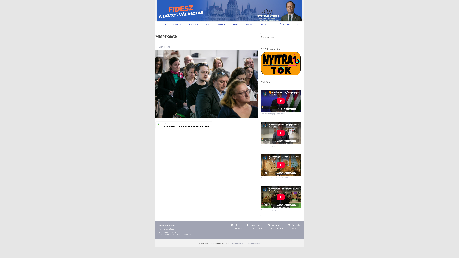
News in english (266, 24)
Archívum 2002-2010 (238, 243)
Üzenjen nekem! (286, 24)
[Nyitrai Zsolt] (229, 11)
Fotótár (236, 24)
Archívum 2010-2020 (254, 243)
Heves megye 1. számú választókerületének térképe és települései (175, 233)
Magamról (177, 24)
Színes (207, 24)
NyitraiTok (221, 24)
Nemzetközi (193, 24)
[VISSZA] (298, 24)
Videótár (249, 24)
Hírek (164, 24)
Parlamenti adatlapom (167, 229)
